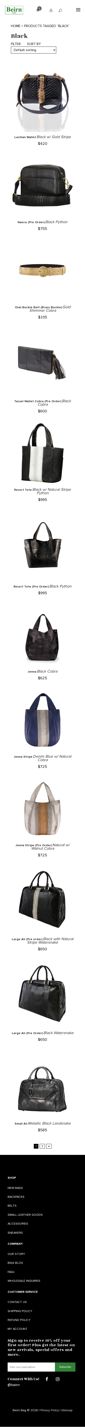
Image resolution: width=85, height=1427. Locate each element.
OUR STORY (16, 1254)
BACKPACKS (16, 1197)
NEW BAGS (15, 1188)
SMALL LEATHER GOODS (25, 1215)
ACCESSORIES (18, 1223)
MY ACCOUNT (17, 1329)
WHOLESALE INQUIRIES (24, 1281)
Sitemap (67, 1410)
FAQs (11, 1272)
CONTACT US (17, 1302)
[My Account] (51, 10)
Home (15, 26)
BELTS (12, 1205)
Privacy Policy (49, 1410)
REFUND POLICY (19, 1320)
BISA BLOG (15, 1263)
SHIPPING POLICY (20, 1311)
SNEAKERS (15, 1233)
